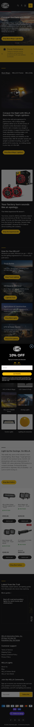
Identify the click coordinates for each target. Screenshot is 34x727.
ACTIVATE (17, 374)
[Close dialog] (31, 346)
